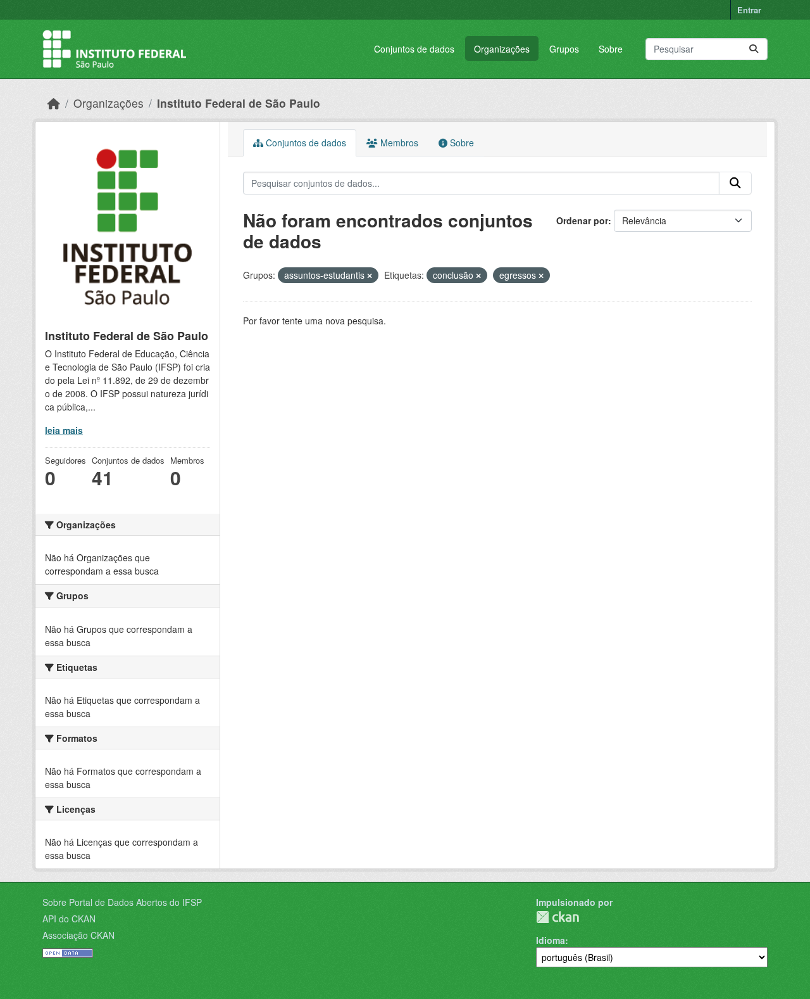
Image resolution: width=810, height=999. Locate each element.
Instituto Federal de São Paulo (238, 103)
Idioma (550, 940)
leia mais (64, 430)
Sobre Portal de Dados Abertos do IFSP (122, 902)
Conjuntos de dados (414, 48)
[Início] (53, 103)
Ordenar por (582, 220)
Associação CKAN (78, 935)
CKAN (557, 917)
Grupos (564, 48)
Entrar (749, 10)
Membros (398, 142)
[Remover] (369, 275)
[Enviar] (753, 49)
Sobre (611, 48)
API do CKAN (69, 918)
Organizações (502, 48)
